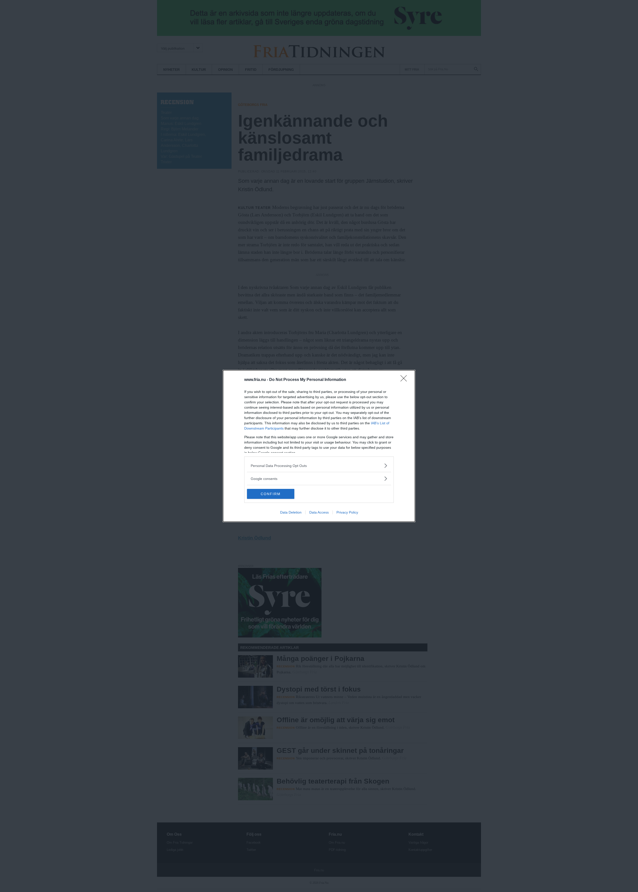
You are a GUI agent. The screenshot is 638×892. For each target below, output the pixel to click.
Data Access (319, 512)
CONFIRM (271, 494)
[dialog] (319, 446)
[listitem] (319, 465)
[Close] (405, 380)
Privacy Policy (347, 512)
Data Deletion (291, 512)
